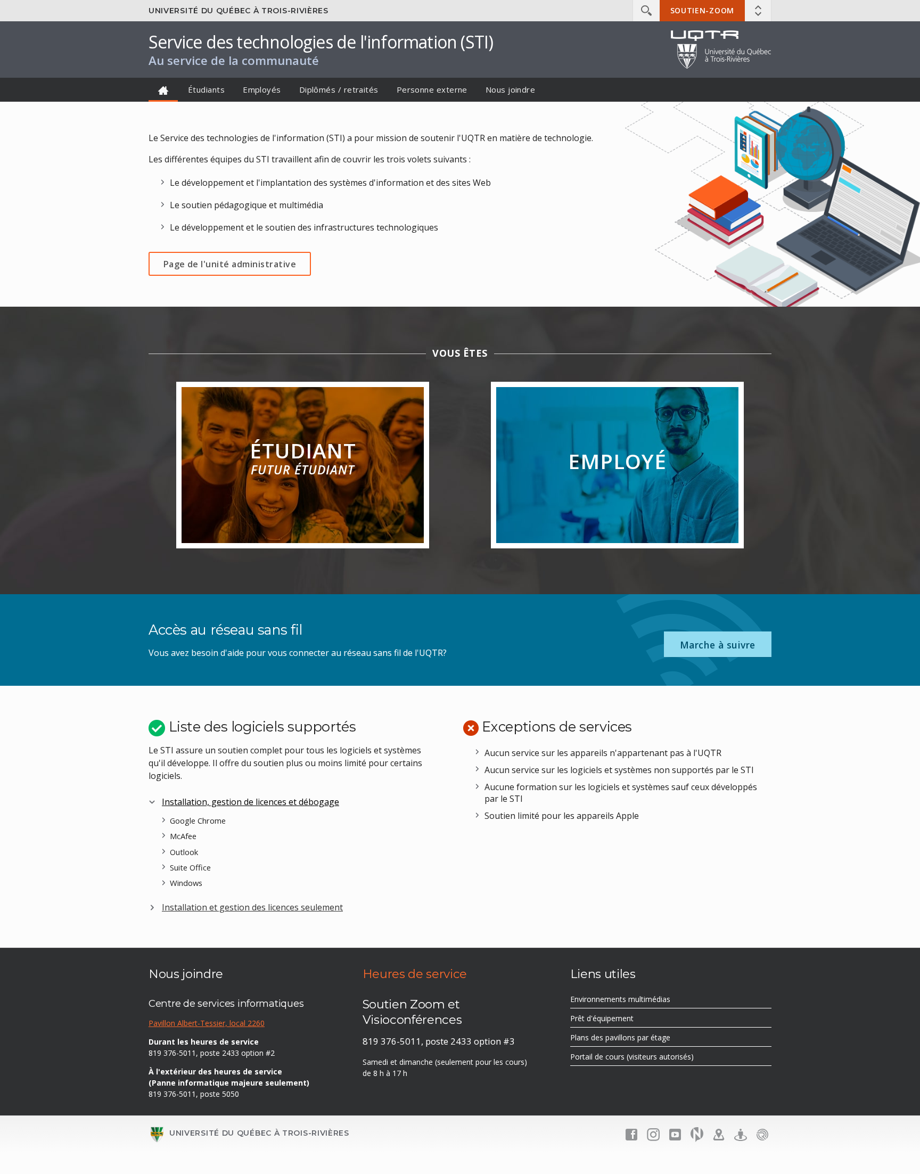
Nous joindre (510, 89)
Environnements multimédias (635, 1001)
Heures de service (415, 973)
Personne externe (432, 89)
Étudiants (206, 89)
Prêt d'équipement (617, 1020)
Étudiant (303, 457)
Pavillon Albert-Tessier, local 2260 (207, 1023)
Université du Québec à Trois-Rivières (238, 10)
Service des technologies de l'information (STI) (321, 41)
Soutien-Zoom (702, 10)
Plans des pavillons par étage (635, 1039)
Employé (617, 461)
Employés (262, 89)
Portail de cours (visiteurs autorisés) (647, 1058)
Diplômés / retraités (339, 89)
